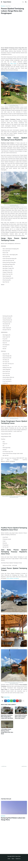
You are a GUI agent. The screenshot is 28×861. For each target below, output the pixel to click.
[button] (1, 2)
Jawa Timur (8, 6)
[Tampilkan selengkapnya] (23, 701)
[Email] (20, 701)
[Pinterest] (17, 701)
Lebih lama (24, 766)
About (13, 858)
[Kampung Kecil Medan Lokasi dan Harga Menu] (14, 807)
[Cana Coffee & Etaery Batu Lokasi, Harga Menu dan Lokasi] (21, 710)
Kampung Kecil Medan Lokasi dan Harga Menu (13, 819)
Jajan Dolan (7, 2)
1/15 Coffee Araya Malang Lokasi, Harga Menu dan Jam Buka (7, 731)
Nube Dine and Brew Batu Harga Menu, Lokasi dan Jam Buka (7, 717)
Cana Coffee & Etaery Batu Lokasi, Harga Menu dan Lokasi (21, 717)
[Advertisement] (14, 31)
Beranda (3, 6)
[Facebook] (5, 701)
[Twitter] (8, 701)
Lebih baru (4, 766)
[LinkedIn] (14, 701)
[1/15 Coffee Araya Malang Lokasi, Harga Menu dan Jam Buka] (7, 724)
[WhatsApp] (11, 701)
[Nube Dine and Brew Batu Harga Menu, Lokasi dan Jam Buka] (7, 710)
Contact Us (18, 858)
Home (9, 858)
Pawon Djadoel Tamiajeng (12, 578)
